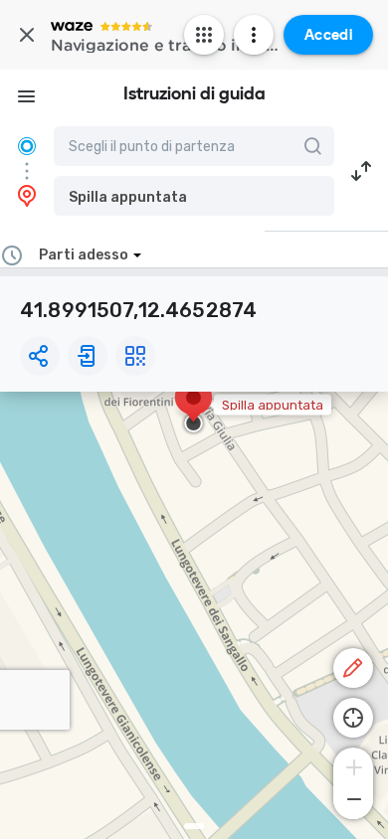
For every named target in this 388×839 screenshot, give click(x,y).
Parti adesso (83, 255)
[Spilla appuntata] (193, 407)
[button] (194, 196)
